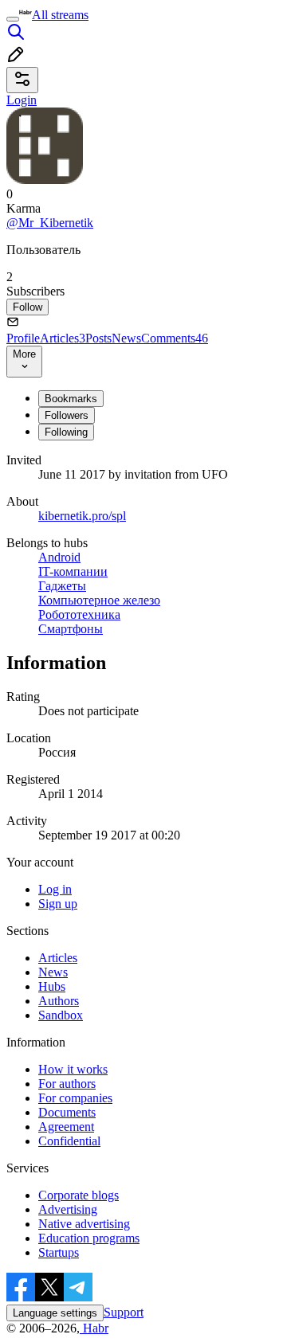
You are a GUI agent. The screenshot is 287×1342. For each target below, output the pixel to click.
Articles (62, 338)
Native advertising (84, 1223)
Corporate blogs (78, 1195)
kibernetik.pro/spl (82, 515)
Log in (55, 889)
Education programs (89, 1238)
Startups (58, 1252)
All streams (60, 15)
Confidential (69, 1141)
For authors (67, 1083)
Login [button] (21, 100)
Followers (66, 415)
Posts (98, 338)
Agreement (66, 1126)
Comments (174, 338)
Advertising (67, 1209)
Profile (23, 338)
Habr (94, 1328)
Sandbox (60, 1015)
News (126, 338)
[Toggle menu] (12, 19)
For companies (75, 1098)
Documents (67, 1112)
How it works (73, 1069)
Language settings (55, 1313)
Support (124, 1312)
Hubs (51, 986)
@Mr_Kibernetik (49, 222)
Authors (58, 1000)
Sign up (57, 903)
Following (66, 432)
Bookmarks (71, 399)
